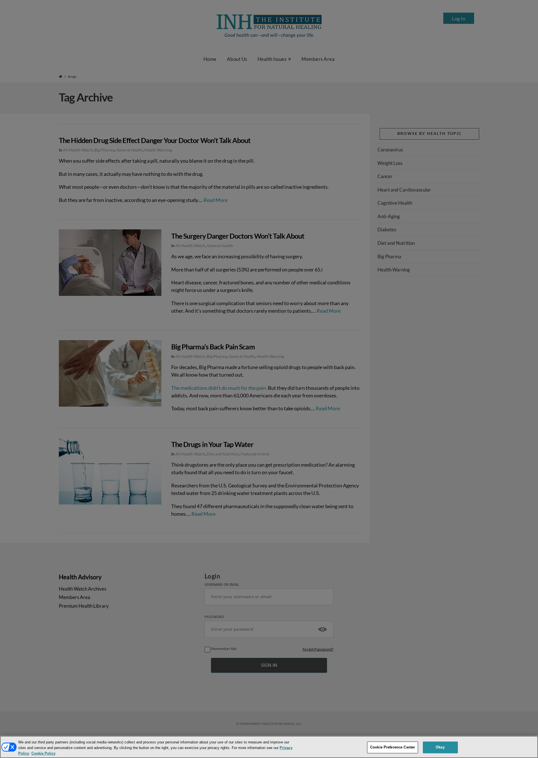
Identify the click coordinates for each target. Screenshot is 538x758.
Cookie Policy (43, 753)
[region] (269, 747)
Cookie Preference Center (392, 747)
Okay (440, 747)
